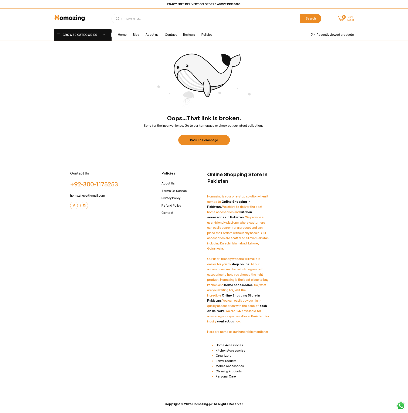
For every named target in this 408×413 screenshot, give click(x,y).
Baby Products (226, 361)
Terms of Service (174, 191)
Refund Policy (171, 205)
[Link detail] (74, 205)
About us (168, 183)
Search (311, 18)
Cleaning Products (229, 371)
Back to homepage (204, 140)
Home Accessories (230, 345)
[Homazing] (69, 18)
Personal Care (226, 376)
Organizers (223, 355)
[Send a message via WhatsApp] (401, 406)
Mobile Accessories (230, 366)
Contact (167, 212)
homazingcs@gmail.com (87, 195)
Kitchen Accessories (230, 350)
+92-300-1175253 (94, 184)
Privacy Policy (171, 198)
